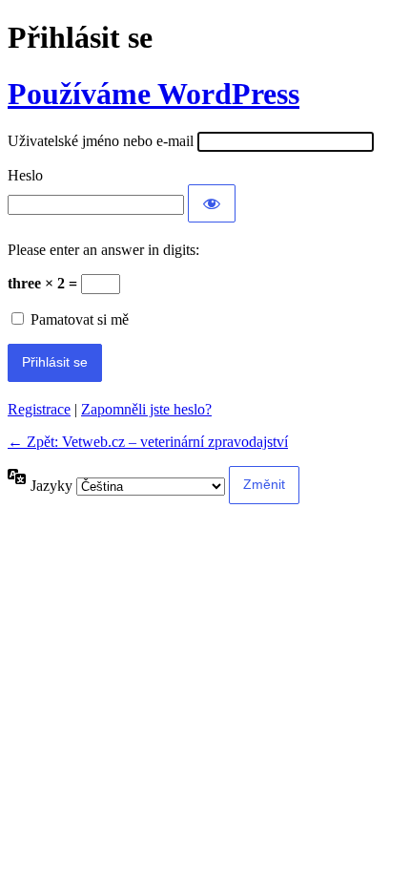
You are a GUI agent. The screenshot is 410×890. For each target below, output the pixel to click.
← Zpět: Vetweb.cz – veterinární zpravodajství (148, 442)
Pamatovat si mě (80, 319)
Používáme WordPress (153, 93)
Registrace (39, 409)
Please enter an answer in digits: (103, 250)
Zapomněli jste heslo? (146, 409)
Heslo (25, 175)
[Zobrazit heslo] (212, 203)
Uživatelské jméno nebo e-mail (101, 141)
